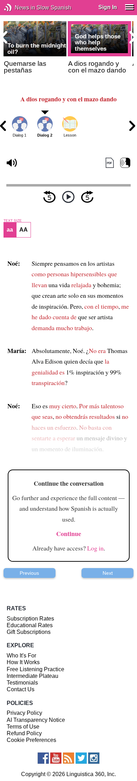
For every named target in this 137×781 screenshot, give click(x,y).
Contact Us (20, 689)
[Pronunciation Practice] (125, 163)
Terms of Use (23, 727)
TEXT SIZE (13, 220)
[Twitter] (81, 758)
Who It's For (21, 656)
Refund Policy (24, 733)
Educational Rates (30, 625)
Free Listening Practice (35, 669)
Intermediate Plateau (32, 676)
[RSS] (68, 758)
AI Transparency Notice (36, 720)
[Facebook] (43, 758)
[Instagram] (93, 758)
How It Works (23, 662)
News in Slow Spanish (18, 8)
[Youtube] (55, 758)
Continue (68, 533)
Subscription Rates (30, 619)
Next (108, 573)
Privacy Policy (24, 713)
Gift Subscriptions (29, 632)
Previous (29, 573)
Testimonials (22, 683)
